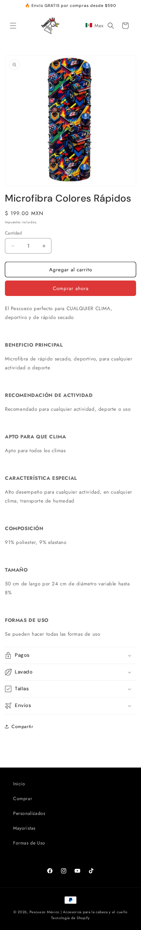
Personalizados (29, 813)
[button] (13, 25)
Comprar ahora (71, 288)
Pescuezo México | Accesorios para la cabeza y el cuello (79, 912)
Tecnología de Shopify (70, 917)
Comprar (22, 798)
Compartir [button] (22, 726)
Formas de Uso (29, 843)
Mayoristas (24, 828)
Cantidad (13, 233)
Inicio (19, 783)
